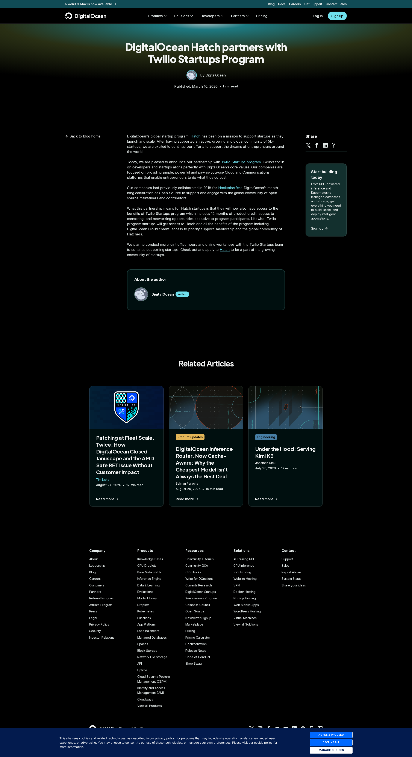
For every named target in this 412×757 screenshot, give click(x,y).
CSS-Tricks (193, 572)
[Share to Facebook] (316, 145)
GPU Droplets (146, 565)
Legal (93, 618)
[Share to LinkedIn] (325, 145)
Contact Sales (336, 4)
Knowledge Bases (150, 559)
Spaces (142, 644)
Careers (295, 4)
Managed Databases (152, 637)
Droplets (143, 605)
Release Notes (195, 650)
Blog (271, 4)
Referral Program (101, 598)
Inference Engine (149, 578)
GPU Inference (243, 565)
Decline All (331, 742)
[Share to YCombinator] (333, 145)
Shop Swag (193, 663)
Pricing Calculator (197, 637)
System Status (291, 578)
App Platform (146, 624)
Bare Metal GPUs (149, 572)
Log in (318, 16)
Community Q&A (196, 565)
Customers (96, 585)
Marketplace (194, 624)
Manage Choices (331, 750)
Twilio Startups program (241, 162)
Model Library (147, 598)
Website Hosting (245, 578)
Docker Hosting (244, 592)
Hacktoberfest (230, 188)
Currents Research (198, 585)
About (93, 559)
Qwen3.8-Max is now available (88, 4)
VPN (236, 585)
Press (93, 611)
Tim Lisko (102, 479)
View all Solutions (245, 624)
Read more (105, 499)
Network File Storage (152, 657)
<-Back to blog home (82, 136)
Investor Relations (101, 637)
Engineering (266, 437)
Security (95, 631)
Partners (95, 592)
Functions (144, 618)
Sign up (337, 16)
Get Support (313, 4)
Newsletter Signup (198, 618)
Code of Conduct (197, 657)
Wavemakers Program (201, 598)
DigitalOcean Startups (200, 592)
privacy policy (165, 738)
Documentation (196, 644)
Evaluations (145, 592)
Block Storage (147, 650)
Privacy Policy (99, 624)
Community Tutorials (199, 559)
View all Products (149, 706)
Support (287, 559)
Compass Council (197, 605)
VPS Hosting (242, 572)
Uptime (142, 670)
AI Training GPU (244, 559)
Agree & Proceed (331, 734)
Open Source (194, 611)
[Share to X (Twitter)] (308, 145)
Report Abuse (291, 572)
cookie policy (263, 742)
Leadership (97, 565)
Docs (282, 4)
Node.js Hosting (244, 598)
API (139, 663)
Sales (285, 565)
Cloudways (145, 699)
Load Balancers (148, 631)
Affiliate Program (100, 605)
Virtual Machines (245, 618)
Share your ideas (294, 585)
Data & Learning (148, 585)
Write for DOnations (199, 578)
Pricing (190, 631)
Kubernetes (145, 611)
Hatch (195, 136)
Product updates (190, 437)
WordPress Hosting (247, 611)
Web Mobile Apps (246, 605)
